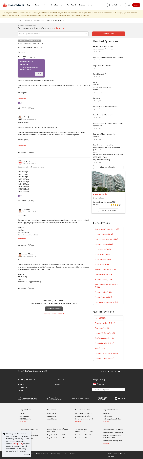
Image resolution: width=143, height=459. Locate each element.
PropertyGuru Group (26, 379)
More (90, 5)
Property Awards (54, 398)
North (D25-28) (100, 318)
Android (38, 371)
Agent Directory (52, 419)
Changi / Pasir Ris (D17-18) (104, 343)
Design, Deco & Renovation (106, 239)
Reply (32, 108)
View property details (108, 210)
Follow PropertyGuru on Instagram (111, 371)
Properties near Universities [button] (84, 435)
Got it (39, 74)
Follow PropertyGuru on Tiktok (124, 371)
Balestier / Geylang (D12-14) (105, 323)
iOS (45, 371)
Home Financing (103, 259)
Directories (51, 410)
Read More (22, 99)
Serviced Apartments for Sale (84, 419)
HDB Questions (103, 249)
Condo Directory (52, 413)
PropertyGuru (25, 410)
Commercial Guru (27, 398)
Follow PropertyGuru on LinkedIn (118, 371)
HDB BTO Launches (26, 419)
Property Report (102, 398)
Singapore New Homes (29, 429)
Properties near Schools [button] (82, 438)
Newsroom (58, 384)
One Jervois (23, 41)
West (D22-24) (100, 348)
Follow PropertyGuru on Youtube (115, 371)
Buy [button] (28, 5)
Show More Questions (108, 167)
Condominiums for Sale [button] (82, 416)
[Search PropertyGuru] (122, 390)
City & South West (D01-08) (104, 338)
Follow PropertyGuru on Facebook (108, 371)
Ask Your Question (54, 309)
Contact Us (59, 379)
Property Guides (24, 416)
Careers (20, 391)
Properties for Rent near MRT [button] (56, 438)
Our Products (22, 387)
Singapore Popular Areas (113, 429)
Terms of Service (42, 454)
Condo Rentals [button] (107, 416)
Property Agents (103, 279)
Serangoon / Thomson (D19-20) (106, 353)
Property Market (103, 292)
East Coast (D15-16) (102, 328)
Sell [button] (45, 5)
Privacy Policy (18, 444)
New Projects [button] (56, 5)
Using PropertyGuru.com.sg (106, 302)
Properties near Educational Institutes (84, 430)
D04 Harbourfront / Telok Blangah (113, 432)
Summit (80, 398)
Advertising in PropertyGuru (107, 229)
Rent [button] (37, 5)
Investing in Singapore (105, 269)
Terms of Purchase (69, 454)
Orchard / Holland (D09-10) (104, 358)
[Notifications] (129, 5)
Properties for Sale (82, 410)
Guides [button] (82, 5)
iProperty (120, 398)
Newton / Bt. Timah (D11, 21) (105, 333)
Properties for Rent (110, 410)
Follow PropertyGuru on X (122, 371)
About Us (21, 384)
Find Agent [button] (71, 5)
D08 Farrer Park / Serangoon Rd (112, 440)
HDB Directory (51, 416)
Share (34, 57)
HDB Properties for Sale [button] (82, 413)
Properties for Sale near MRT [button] (56, 435)
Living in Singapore (103, 274)
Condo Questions (34, 41)
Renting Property (103, 297)
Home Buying (102, 254)
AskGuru (22, 413)
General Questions (104, 244)
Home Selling (102, 264)
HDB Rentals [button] (107, 413)
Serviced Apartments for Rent (112, 419)
